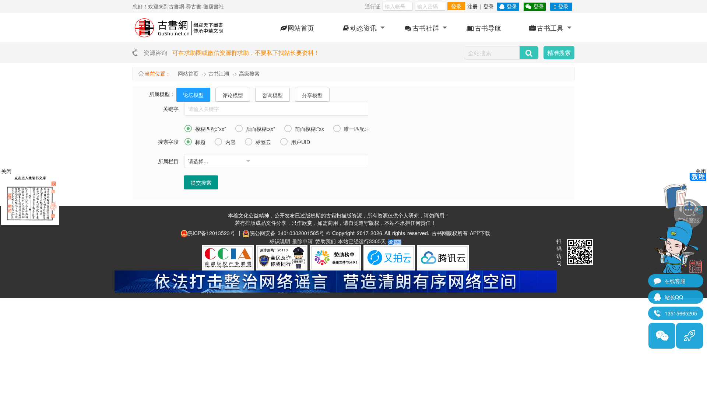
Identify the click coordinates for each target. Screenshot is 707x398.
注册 (472, 6)
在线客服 (675, 280)
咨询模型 (272, 95)
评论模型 (232, 95)
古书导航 (488, 27)
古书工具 (550, 27)
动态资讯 (363, 27)
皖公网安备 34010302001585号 (287, 233)
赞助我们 (325, 241)
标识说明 (280, 241)
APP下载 (480, 233)
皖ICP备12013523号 (211, 233)
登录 (456, 6)
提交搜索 (201, 182)
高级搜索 (249, 73)
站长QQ (674, 297)
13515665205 (681, 313)
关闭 (701, 171)
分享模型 (312, 95)
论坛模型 (193, 94)
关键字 (171, 108)
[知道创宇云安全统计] (394, 241)
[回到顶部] (689, 336)
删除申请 (302, 241)
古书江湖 (218, 73)
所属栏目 (168, 161)
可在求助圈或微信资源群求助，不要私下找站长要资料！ (246, 52)
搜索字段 (168, 141)
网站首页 (301, 27)
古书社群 (425, 27)
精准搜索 (559, 52)
